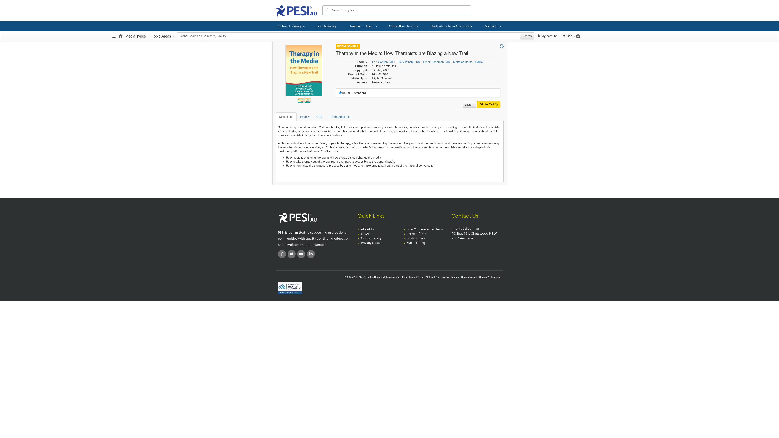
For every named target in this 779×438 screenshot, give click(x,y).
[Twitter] (292, 254)
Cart (573, 36)
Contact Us (492, 26)
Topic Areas (162, 36)
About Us (368, 229)
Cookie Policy (371, 238)
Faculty (305, 117)
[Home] (120, 36)
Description (286, 117)
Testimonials (416, 238)
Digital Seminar (347, 46)
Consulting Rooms (403, 26)
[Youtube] (301, 254)
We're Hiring (416, 243)
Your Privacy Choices (447, 277)
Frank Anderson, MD (436, 62)
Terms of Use (416, 234)
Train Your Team (361, 26)
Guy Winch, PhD (409, 62)
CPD (319, 117)
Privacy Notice (371, 243)
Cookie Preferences (490, 277)
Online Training (289, 26)
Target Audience (339, 117)
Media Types (136, 36)
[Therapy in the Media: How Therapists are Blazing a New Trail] (301, 99)
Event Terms (408, 277)
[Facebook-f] (282, 254)
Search (527, 36)
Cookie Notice (469, 277)
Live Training (326, 26)
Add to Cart (487, 104)
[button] (502, 46)
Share (468, 104)
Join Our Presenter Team (425, 229)
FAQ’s (365, 234)
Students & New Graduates (451, 26)
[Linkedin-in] (311, 254)
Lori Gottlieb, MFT (384, 62)
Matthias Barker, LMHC (468, 62)
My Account (549, 36)
